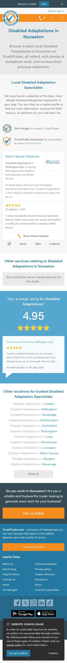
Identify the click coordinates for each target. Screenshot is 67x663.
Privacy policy (43, 569)
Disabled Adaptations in (33, 404)
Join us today (33, 512)
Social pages (10, 590)
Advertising (9, 569)
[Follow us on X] (25, 602)
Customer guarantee (47, 590)
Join (43, 3)
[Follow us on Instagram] (33, 602)
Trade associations (46, 564)
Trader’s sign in (55, 10)
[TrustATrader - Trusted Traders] (11, 16)
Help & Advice (11, 574)
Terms (38, 584)
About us (8, 564)
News (6, 584)
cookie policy (14, 645)
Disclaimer (41, 579)
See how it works (33, 547)
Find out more (33, 143)
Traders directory (45, 574)
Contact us (9, 579)
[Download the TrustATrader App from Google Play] (22, 613)
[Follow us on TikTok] (49, 602)
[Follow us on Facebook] (17, 602)
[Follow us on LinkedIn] (41, 602)
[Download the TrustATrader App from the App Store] (46, 613)
